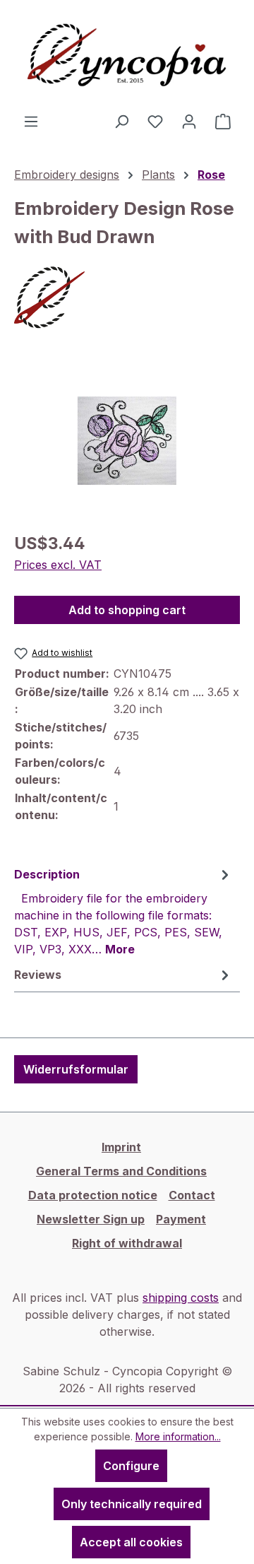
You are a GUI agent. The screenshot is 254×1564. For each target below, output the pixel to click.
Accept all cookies (131, 1542)
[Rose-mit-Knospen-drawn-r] (127, 440)
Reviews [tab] (37, 975)
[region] (127, 440)
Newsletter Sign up (91, 1219)
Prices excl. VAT (58, 565)
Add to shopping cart (127, 610)
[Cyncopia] (127, 297)
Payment (181, 1219)
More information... (178, 1436)
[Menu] (31, 121)
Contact (192, 1195)
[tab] (123, 911)
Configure (131, 1466)
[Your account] (189, 121)
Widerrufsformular (75, 1069)
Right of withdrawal (127, 1243)
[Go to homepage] (127, 56)
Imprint (121, 1147)
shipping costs (181, 1297)
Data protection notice (92, 1195)
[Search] (121, 121)
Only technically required (131, 1504)
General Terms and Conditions (121, 1171)
